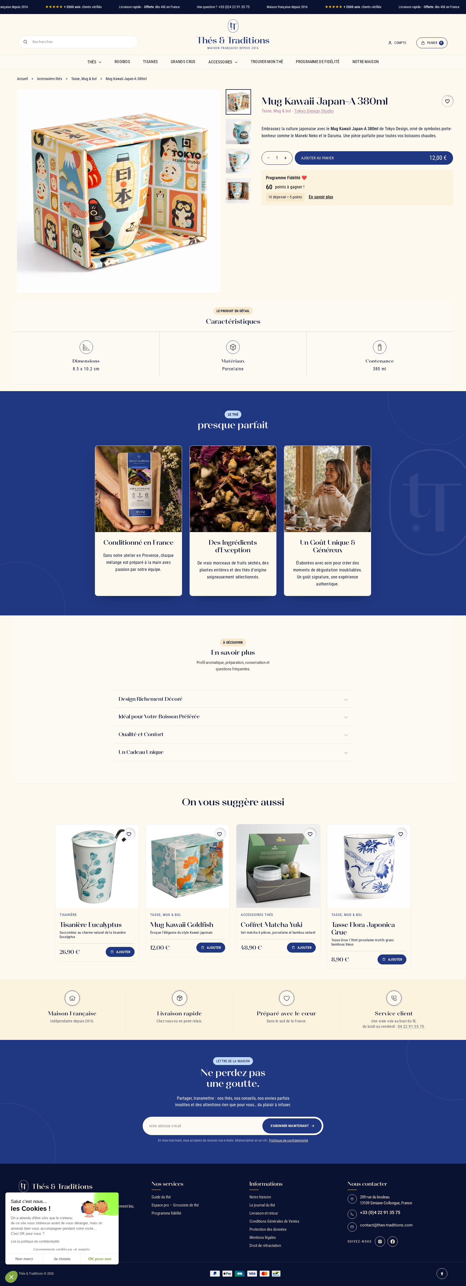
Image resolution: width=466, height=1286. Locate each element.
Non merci (24, 1259)
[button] (11, 1276)
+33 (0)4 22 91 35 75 (233, 7)
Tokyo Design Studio (314, 110)
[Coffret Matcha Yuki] (278, 866)
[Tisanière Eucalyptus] (97, 866)
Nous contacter (367, 1184)
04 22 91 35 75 (411, 1026)
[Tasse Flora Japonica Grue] (369, 866)
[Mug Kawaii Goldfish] (187, 866)
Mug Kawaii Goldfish (181, 924)
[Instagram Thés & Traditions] (380, 1241)
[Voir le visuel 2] (238, 131)
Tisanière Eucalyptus (91, 924)
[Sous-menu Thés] (100, 62)
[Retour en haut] (442, 1273)
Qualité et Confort (141, 734)
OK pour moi (99, 1259)
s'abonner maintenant (289, 1126)
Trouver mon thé (267, 61)
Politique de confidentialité (288, 1140)
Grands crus (183, 61)
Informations (266, 1184)
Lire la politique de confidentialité (35, 1241)
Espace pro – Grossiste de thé (175, 1205)
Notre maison (365, 61)
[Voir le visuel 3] (238, 161)
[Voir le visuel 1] (238, 102)
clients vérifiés (73, 7)
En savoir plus (321, 196)
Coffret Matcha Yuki (271, 924)
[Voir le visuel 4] (238, 191)
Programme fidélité (166, 1213)
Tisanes (150, 61)
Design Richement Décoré (151, 699)
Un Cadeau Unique (141, 752)
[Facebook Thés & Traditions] (393, 1241)
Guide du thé (161, 1197)
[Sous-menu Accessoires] (236, 62)
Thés (91, 62)
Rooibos (122, 61)
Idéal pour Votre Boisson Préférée (159, 716)
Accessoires (220, 62)
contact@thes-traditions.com (386, 1225)
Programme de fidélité (317, 61)
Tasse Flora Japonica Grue (363, 928)
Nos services (167, 1184)
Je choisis (62, 1259)
